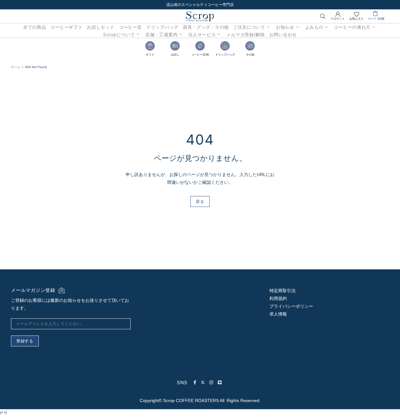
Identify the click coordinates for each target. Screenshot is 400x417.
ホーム (15, 67)
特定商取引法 (282, 290)
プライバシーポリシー (291, 306)
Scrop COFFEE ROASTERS (200, 16)
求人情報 (278, 314)
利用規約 (278, 298)
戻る (200, 201)
